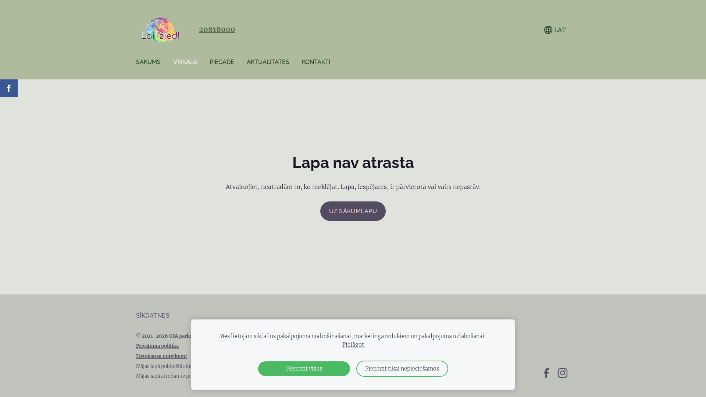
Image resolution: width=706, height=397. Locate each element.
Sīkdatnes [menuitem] (153, 315)
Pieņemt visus (304, 368)
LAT (559, 29)
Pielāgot (353, 344)
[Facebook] (546, 372)
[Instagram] (562, 372)
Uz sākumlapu (353, 211)
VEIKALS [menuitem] (185, 61)
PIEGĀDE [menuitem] (222, 61)
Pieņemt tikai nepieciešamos (402, 368)
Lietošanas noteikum (160, 356)
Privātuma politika (157, 346)
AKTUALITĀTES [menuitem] (268, 61)
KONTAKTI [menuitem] (316, 61)
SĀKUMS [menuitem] (148, 61)
